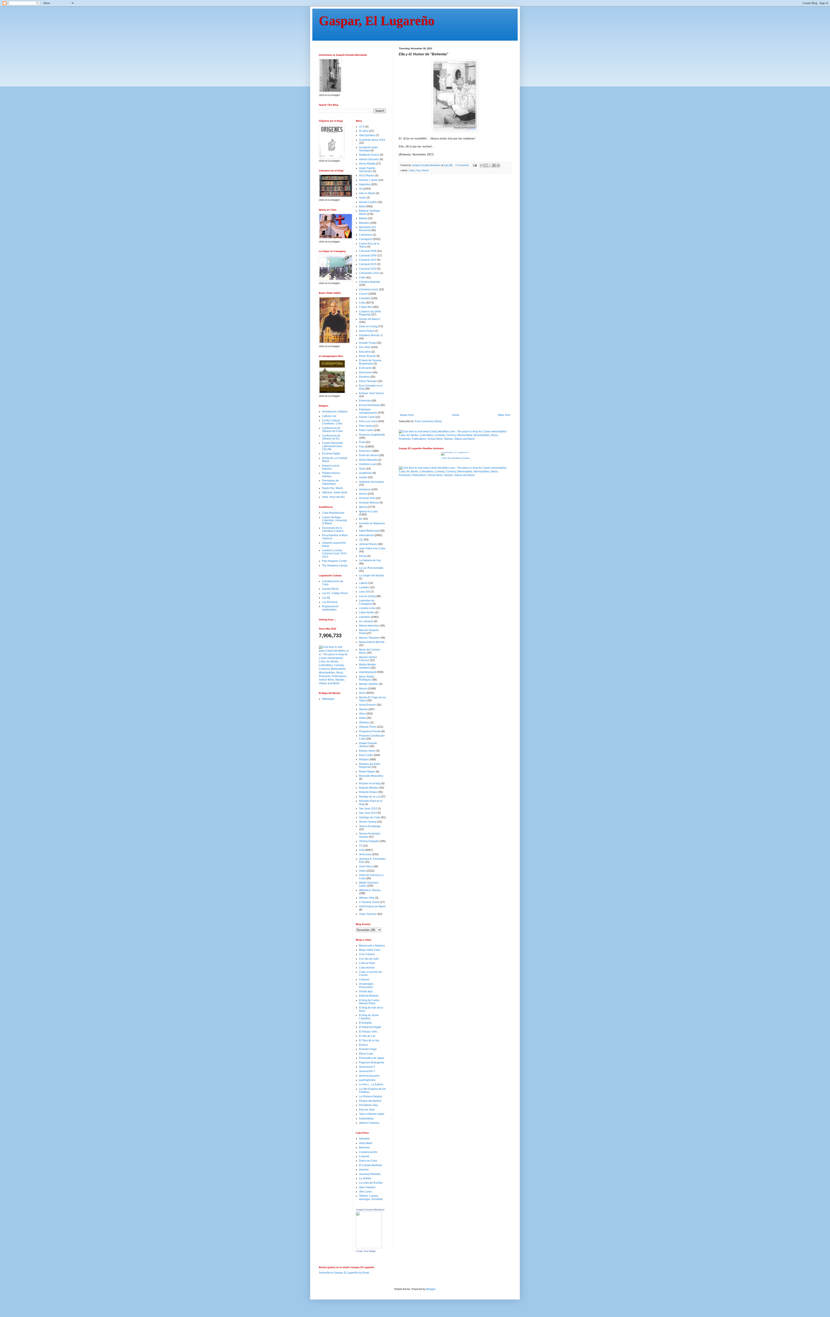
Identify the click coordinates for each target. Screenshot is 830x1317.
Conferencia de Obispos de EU (331, 437)
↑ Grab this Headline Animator (455, 458)
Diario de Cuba (368, 1160)
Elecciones (365, 372)
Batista (363, 218)
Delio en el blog (368, 326)
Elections (364, 376)
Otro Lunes (365, 1191)
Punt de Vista (367, 1109)
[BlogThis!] (486, 165)
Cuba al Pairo (367, 963)
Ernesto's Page (368, 1049)
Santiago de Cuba (369, 817)
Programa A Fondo (370, 731)
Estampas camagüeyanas (368, 411)
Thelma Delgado (369, 841)
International (366, 535)
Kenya (363, 556)
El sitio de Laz (367, 1035)
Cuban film (365, 306)
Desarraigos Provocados (366, 985)
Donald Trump (367, 342)
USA (361, 850)
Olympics (364, 722)
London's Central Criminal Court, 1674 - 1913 (335, 553)
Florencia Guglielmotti (372, 434)
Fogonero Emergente (371, 1062)
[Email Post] (474, 165)
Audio (362, 197)
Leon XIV (364, 591)
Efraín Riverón (367, 356)
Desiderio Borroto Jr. (371, 335)
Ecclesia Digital (331, 453)
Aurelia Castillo (368, 202)
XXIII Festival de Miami (372, 906)
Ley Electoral (329, 602)
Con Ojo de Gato (369, 958)
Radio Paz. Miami (332, 488)
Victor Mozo (366, 866)
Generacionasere (369, 1075)
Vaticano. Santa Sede (334, 492)
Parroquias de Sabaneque (330, 482)
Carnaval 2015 (368, 264)
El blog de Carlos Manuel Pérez (369, 1002)
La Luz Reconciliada (371, 567)
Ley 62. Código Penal (335, 593)
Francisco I (365, 450)
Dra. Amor (365, 347)
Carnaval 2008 (368, 251)
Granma (364, 1169)
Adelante (364, 1138)
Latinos (363, 583)
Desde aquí (366, 991)
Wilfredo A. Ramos (370, 890)
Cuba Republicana (333, 512)
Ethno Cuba (366, 1053)
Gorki (362, 468)
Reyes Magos (367, 771)
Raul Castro (366, 755)
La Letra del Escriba (371, 1182)
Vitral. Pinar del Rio (333, 497)
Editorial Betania (368, 995)
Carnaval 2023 (368, 268)
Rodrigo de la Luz (369, 796)
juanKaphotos (367, 1080)
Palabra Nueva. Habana (331, 474)
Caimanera (365, 234)
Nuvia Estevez (367, 704)
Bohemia (364, 1147)
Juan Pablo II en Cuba (372, 548)
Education (365, 351)
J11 (361, 539)
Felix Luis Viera (368, 421)
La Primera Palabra (370, 1096)
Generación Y (367, 1071)
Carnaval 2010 (368, 259)
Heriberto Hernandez (371, 481)
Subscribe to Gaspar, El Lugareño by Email (344, 1272)
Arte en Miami (367, 193)
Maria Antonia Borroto (372, 642)
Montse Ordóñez (368, 684)
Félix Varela (366, 425)
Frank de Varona (368, 455)
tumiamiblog (366, 1118)
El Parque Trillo (368, 1031)
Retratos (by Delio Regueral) (369, 765)
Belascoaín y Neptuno (372, 945)
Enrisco (363, 1044)
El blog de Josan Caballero (369, 1017)
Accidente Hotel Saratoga (368, 149)
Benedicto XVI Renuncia (367, 229)
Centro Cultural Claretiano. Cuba (332, 422)
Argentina (364, 184)
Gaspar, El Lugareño (376, 21)
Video (362, 870)
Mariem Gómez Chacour (368, 659)
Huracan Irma (367, 498)
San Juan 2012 (368, 808)
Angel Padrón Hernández (367, 170)
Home (455, 415)
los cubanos (366, 621)
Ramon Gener (367, 750)
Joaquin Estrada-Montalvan (370, 1209)
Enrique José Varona (371, 393)
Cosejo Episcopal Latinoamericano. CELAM (332, 446)
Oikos (362, 713)
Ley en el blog (367, 596)
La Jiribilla (365, 1178)
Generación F (367, 1066)
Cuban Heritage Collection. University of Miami (334, 520)
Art (360, 188)
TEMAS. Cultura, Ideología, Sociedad (371, 1197)
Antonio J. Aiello (368, 180)
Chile (362, 277)
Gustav (363, 477)
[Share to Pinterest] (498, 165)
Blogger (430, 1289)
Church (363, 293)
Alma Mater (365, 1143)
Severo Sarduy (368, 821)
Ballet (362, 206)
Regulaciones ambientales (330, 608)
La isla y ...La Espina (371, 1084)
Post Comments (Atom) (428, 421)
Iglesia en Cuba (368, 511)
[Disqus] (455, 237)
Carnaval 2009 (368, 255)
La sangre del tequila (371, 575)
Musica (363, 688)
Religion (364, 759)
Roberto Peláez (368, 792)
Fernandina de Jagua (371, 1058)
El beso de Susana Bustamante (370, 362)
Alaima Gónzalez (369, 159)
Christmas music (368, 289)
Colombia (364, 298)
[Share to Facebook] (494, 165)
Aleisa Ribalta (367, 163)
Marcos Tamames (369, 637)
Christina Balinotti (369, 281)
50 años (364, 131)
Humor (425, 170)
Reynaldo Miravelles (371, 775)
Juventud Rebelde (370, 1174)
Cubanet (364, 979)
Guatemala (365, 473)
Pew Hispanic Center (334, 561)
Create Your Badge (366, 1251)
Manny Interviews (369, 625)
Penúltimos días (368, 1105)
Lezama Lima (367, 608)
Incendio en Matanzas (372, 523)
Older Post (504, 415)
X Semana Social (369, 902)
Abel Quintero (367, 135)
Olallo (362, 717)
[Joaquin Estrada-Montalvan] (369, 1247)
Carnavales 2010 (369, 273)
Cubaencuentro (368, 1152)
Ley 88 (326, 597)
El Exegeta (365, 1022)
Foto (418, 170)
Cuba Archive (367, 967)
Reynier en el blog (370, 783)
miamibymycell (368, 672)
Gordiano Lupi (367, 464)
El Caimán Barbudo (370, 1165)
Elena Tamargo (368, 381)
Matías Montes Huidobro (367, 666)
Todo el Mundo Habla (371, 1114)
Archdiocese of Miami (334, 411)
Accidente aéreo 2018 (372, 139)
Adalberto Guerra (369, 154)
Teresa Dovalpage (370, 826)
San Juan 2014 (368, 812)
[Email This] (482, 165)
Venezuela (365, 854)
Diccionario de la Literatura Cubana (332, 529)
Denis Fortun (366, 330)
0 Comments (462, 165)
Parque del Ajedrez (370, 1100)
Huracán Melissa (369, 502)
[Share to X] (490, 165)
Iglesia (363, 506)
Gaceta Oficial (330, 588)
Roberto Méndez (369, 787)
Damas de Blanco (369, 319)
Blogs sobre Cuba (369, 949)
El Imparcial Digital (370, 1027)
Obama (363, 709)
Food (362, 442)
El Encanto (365, 367)
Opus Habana (367, 1187)
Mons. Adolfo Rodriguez (366, 678)
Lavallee (364, 587)
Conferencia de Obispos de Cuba (332, 430)
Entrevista (365, 400)
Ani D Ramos (367, 175)
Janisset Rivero (368, 544)
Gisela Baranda (368, 459)
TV (360, 845)
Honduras (365, 489)
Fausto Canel (367, 417)
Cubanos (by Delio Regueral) (370, 313)
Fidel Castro (366, 430)
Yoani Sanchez (368, 914)
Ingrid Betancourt (369, 530)
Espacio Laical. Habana (331, 467)
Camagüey (365, 239)
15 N (362, 126)
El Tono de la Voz (369, 1040)
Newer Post (406, 415)
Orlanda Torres (368, 726)
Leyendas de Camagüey (366, 602)
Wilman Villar (367, 897)
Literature (364, 617)
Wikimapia (328, 698)
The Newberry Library (335, 565)
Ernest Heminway (369, 405)
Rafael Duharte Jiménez (368, 745)
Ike (360, 518)
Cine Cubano (367, 954)
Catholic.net (329, 416)
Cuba (411, 170)
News (362, 692)
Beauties (364, 222)
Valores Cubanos (369, 1122)
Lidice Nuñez (367, 612)
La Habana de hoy (370, 560)
